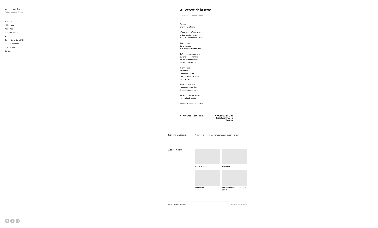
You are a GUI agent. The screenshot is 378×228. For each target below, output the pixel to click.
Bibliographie (10, 25)
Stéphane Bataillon (12, 9)
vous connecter (211, 135)
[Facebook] (12, 221)
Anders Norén (242, 205)
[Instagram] (18, 221)
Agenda (8, 36)
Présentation (10, 21)
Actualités (9, 29)
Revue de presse (11, 33)
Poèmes (199, 16)
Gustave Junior (11, 47)
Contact (8, 51)
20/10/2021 (184, 16)
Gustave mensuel (12, 44)
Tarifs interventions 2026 (14, 40)
